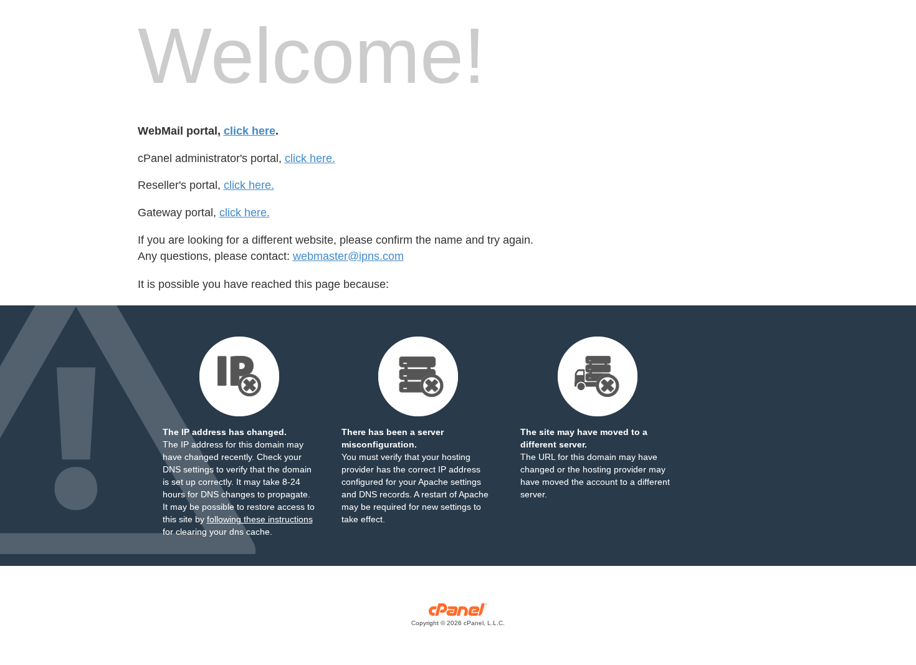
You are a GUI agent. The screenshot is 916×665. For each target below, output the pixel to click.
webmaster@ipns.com (348, 256)
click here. (310, 158)
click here (249, 131)
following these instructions (260, 519)
